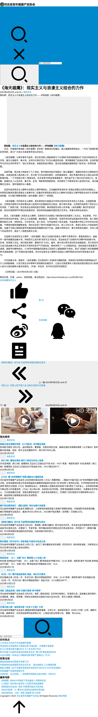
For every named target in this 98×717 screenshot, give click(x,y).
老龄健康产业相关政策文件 (12, 671)
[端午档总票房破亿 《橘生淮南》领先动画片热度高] (3, 502)
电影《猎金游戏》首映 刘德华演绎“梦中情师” (20, 591)
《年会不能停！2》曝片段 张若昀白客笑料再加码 (22, 690)
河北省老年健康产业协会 (27, 696)
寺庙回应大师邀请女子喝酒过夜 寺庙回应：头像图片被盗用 (27, 646)
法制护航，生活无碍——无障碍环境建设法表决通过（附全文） (28, 674)
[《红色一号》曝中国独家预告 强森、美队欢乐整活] (3, 570)
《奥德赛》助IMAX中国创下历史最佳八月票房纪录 (23, 680)
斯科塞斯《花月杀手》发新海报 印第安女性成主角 (22, 541)
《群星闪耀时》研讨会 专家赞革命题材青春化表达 (22, 522)
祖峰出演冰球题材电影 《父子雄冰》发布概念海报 (22, 444)
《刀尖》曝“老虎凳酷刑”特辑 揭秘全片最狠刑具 (21, 477)
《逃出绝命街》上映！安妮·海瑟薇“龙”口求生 (20, 693)
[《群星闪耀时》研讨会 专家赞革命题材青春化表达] (3, 518)
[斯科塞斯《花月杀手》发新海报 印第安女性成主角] (3, 537)
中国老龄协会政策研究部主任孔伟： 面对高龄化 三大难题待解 (28, 665)
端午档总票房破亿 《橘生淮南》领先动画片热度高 (22, 506)
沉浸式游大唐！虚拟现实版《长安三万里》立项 (21, 607)
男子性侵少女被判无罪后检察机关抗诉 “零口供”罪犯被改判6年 (28, 652)
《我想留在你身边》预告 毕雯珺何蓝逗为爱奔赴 (21, 687)
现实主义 (16, 146)
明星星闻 (4, 17)
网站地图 (63, 696)
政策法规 (4, 11)
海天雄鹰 (59, 146)
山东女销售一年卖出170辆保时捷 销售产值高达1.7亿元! (25, 655)
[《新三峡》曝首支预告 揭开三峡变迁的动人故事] (3, 456)
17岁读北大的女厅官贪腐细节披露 (15, 643)
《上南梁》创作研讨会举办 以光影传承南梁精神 (21, 684)
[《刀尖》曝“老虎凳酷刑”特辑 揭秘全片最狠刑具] (3, 473)
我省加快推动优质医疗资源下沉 (14, 662)
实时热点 (4, 23)
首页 (2, 8)
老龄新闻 (4, 14)
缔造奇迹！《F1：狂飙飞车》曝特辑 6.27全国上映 (23, 558)
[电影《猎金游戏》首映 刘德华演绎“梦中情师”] (3, 587)
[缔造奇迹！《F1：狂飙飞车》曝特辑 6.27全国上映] (3, 554)
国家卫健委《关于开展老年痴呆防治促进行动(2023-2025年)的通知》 (31, 668)
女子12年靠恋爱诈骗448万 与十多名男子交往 (20, 649)
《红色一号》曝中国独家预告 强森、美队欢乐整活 (22, 574)
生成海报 (42, 320)
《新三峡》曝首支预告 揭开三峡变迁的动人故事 (21, 460)
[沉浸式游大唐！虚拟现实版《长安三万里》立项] (3, 603)
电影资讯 (4, 20)
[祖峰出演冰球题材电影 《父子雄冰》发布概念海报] (3, 440)
